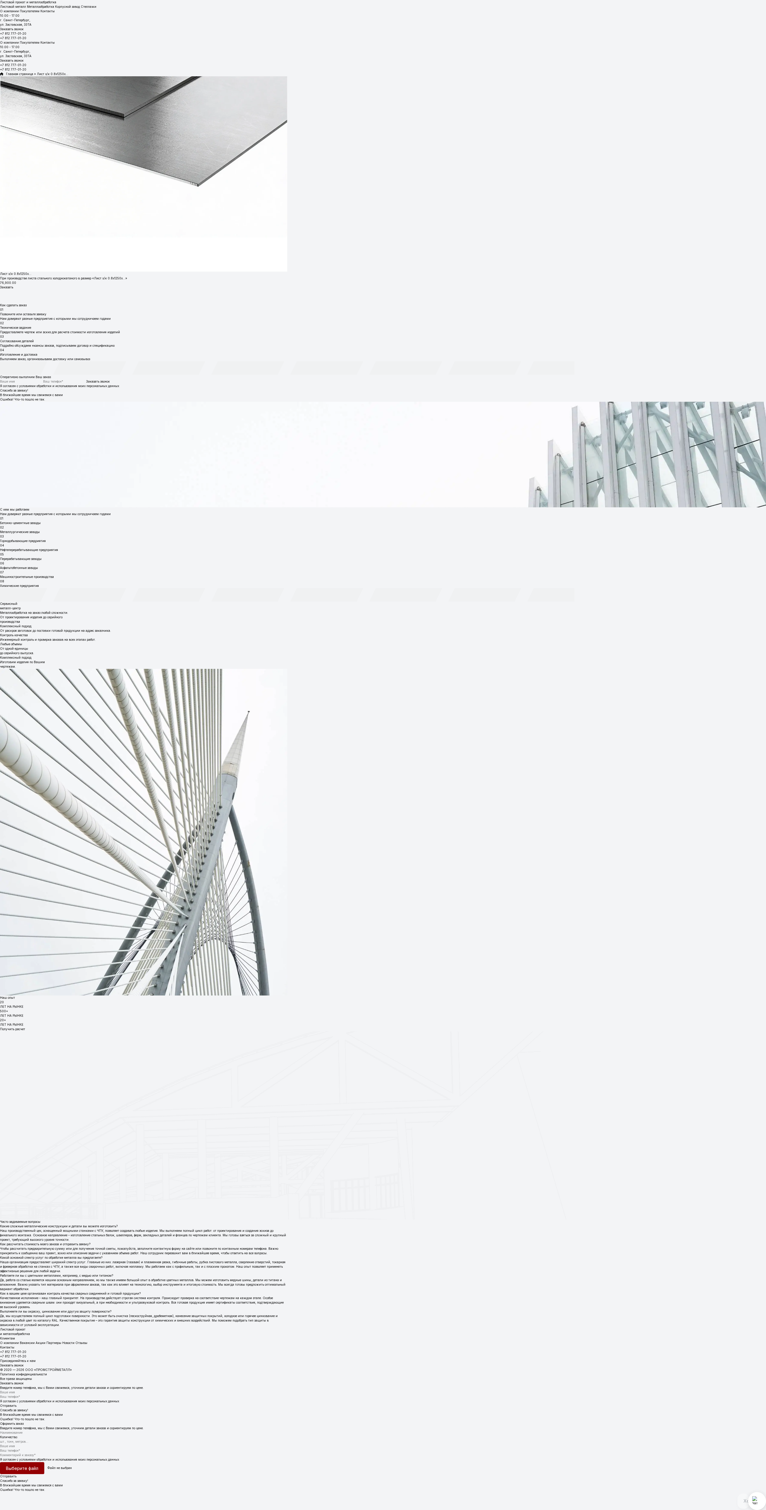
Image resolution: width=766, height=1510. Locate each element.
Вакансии (27, 1343)
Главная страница (18, 74)
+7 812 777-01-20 (13, 33)
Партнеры (53, 1343)
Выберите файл (22, 1468)
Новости (68, 1343)
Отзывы (81, 1343)
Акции (40, 1343)
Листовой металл (13, 6)
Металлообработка (40, 6)
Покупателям (29, 11)
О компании (9, 11)
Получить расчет (12, 1029)
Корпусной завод (67, 6)
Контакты (47, 11)
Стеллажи (88, 6)
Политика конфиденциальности (23, 1374)
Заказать (6, 287)
